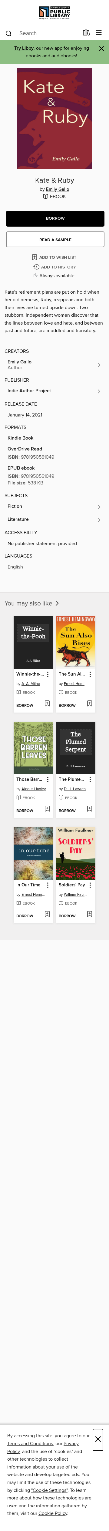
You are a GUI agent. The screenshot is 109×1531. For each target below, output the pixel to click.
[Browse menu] (98, 33)
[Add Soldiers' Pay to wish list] (89, 915)
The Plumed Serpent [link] (73, 779)
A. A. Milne (30, 683)
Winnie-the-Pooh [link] (30, 674)
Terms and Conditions (30, 1444)
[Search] (9, 33)
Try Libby (24, 48)
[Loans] (86, 34)
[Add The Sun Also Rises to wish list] (89, 704)
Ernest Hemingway (76, 683)
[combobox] (42, 33)
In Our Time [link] (28, 885)
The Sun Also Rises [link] (73, 674)
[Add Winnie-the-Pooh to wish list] (47, 704)
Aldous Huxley (33, 789)
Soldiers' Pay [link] (72, 885)
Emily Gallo (57, 189)
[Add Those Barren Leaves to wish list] (47, 809)
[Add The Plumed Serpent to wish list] (89, 809)
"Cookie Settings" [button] (49, 1490)
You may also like (29, 604)
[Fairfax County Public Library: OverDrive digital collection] (54, 13)
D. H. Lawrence (76, 789)
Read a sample (55, 240)
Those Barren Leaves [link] (30, 779)
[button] (55, 219)
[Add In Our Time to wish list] (47, 915)
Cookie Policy (52, 1513)
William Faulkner (76, 894)
